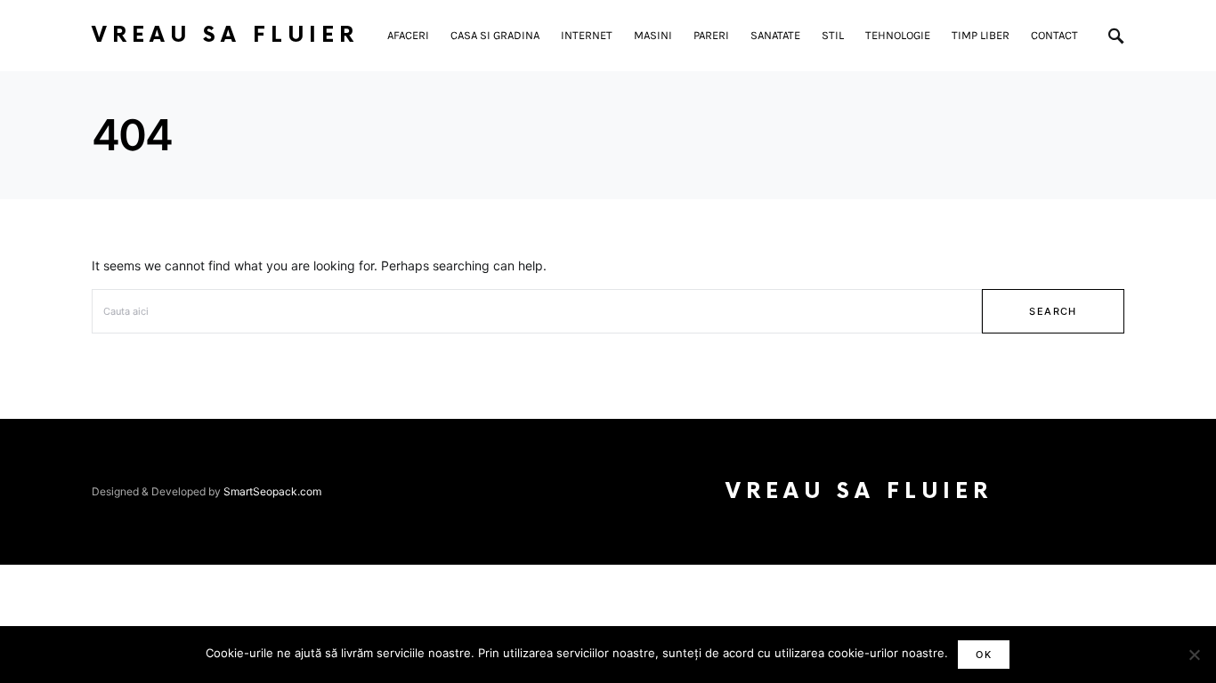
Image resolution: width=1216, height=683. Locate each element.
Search (1052, 311)
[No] (1194, 654)
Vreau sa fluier (225, 35)
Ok (984, 654)
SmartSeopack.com (272, 491)
